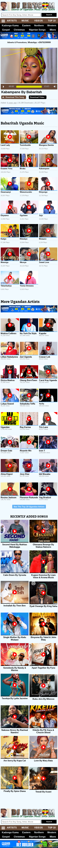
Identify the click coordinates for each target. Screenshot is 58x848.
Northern (39, 25)
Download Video (37, 97)
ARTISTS (12, 20)
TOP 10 (52, 20)
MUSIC (25, 20)
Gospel (6, 30)
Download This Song (15, 97)
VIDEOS (38, 20)
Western (51, 25)
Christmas (19, 30)
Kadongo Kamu (10, 25)
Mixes (53, 30)
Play (3, 87)
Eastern (26, 25)
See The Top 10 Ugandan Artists (29, 506)
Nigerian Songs (37, 30)
